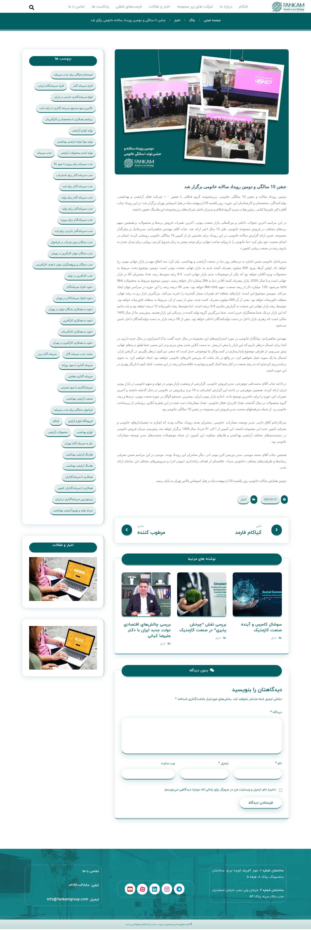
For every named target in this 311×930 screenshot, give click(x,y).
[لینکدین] (154, 888)
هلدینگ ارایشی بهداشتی (79, 465)
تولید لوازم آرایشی (82, 130)
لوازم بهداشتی (84, 432)
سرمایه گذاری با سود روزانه (77, 365)
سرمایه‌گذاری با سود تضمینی (77, 387)
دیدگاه (276, 712)
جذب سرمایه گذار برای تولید (77, 197)
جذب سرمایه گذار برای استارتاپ (74, 175)
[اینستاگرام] (167, 888)
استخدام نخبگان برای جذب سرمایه (73, 74)
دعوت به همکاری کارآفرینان (77, 331)
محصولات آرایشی (58, 432)
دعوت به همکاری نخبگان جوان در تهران (70, 309)
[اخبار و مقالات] (63, 579)
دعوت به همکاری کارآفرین (78, 320)
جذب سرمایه (44, 152)
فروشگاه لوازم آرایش (80, 421)
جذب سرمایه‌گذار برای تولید (77, 208)
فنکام (56, 421)
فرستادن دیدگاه (261, 802)
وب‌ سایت (168, 763)
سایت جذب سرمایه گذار (79, 354)
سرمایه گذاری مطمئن (80, 376)
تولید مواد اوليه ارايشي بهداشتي (75, 141)
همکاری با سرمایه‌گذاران (79, 476)
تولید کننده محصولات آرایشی (76, 152)
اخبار (243, 499)
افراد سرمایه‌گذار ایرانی (51, 85)
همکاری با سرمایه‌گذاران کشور (75, 488)
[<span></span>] (63, 648)
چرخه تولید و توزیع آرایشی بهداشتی (73, 510)
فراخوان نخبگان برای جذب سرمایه (73, 409)
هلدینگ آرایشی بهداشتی (79, 454)
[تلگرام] (179, 888)
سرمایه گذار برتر (47, 354)
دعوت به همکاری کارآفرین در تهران (73, 342)
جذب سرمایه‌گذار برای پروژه (77, 219)
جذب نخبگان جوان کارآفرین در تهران (72, 253)
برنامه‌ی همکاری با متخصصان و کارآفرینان (69, 119)
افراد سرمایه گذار (83, 85)
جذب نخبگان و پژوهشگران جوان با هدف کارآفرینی (64, 264)
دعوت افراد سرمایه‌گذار (79, 286)
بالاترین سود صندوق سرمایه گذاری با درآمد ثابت (66, 108)
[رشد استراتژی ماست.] (290, 7)
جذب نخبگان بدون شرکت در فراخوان (72, 242)
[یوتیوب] (130, 888)
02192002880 (79, 885)
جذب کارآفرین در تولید (80, 275)
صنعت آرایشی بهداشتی (79, 398)
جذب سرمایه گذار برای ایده (77, 186)
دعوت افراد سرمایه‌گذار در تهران (74, 298)
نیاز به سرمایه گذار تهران (79, 443)
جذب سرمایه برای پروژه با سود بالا (73, 164)
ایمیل (223, 763)
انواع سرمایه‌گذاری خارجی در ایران (73, 97)
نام (278, 763)
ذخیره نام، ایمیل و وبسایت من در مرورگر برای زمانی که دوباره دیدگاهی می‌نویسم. (220, 789)
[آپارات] (142, 889)
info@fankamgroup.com (67, 899)
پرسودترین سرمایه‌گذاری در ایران (74, 499)
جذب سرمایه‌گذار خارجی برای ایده (74, 231)
